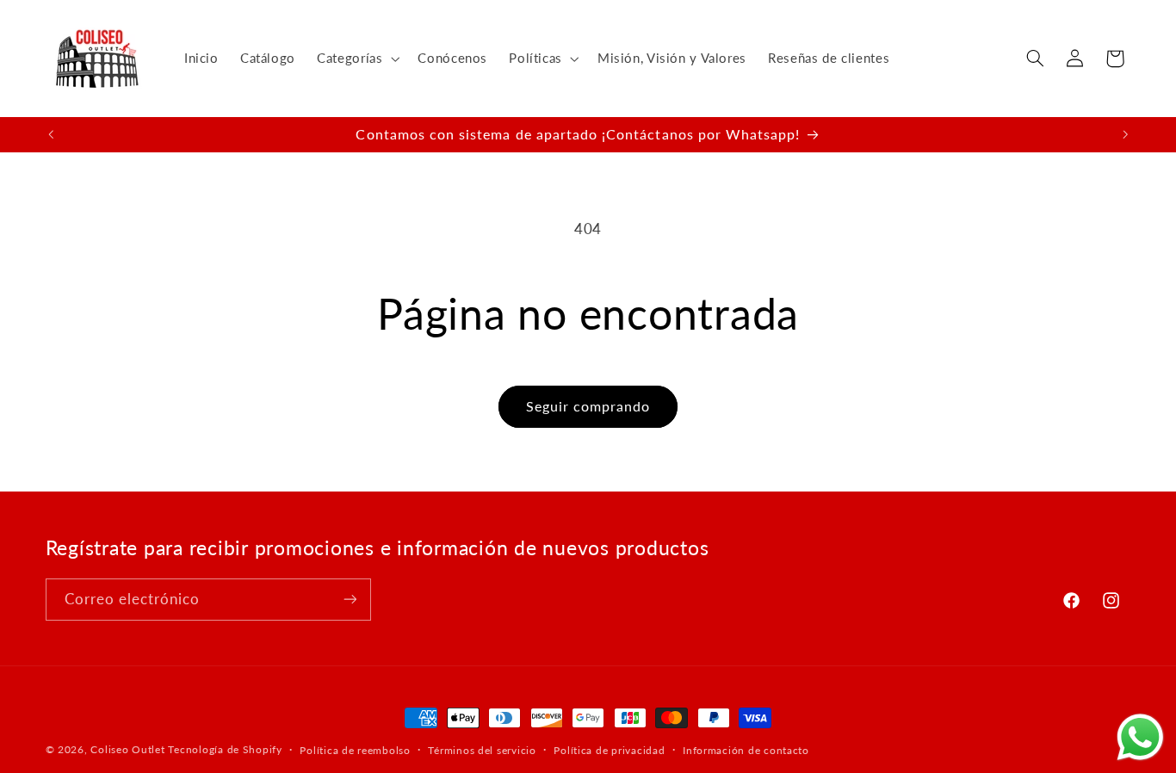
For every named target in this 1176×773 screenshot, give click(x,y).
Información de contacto (746, 750)
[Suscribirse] (349, 599)
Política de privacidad (609, 750)
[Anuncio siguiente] (1125, 134)
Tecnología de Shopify (225, 749)
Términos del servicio (481, 750)
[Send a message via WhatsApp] (1140, 737)
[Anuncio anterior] (51, 134)
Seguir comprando (588, 406)
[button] (356, 58)
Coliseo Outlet (127, 749)
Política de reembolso (355, 750)
